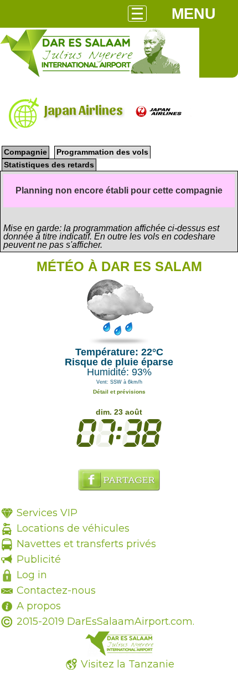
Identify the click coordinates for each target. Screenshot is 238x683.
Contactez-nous (56, 590)
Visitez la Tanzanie (127, 664)
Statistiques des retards (49, 164)
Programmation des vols (102, 151)
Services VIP (47, 513)
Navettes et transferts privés (86, 544)
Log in (32, 575)
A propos (39, 606)
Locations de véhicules (73, 528)
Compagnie (25, 151)
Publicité (39, 559)
